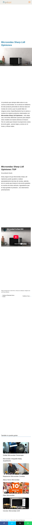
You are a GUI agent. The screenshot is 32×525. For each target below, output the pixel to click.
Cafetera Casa (26, 296)
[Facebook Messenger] (12, 523)
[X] (20, 523)
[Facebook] (4, 523)
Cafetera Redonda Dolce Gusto (8, 296)
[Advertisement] (16, 23)
